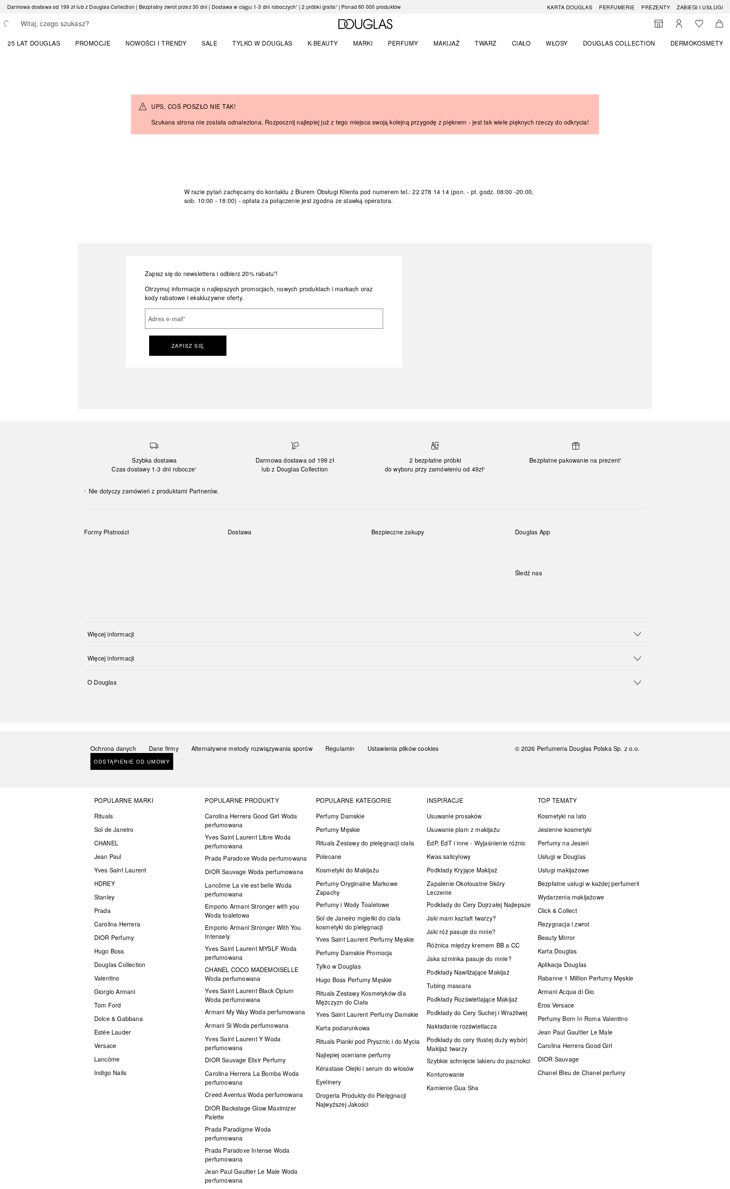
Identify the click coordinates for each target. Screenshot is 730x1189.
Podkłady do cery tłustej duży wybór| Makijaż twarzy (477, 1044)
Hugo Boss (109, 951)
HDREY (104, 883)
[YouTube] (551, 590)
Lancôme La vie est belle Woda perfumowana (248, 889)
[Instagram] (536, 590)
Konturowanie (445, 1074)
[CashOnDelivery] (98, 571)
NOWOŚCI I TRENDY (155, 43)
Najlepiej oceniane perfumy (353, 1055)
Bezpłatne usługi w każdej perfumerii (588, 883)
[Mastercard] (128, 552)
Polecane (329, 856)
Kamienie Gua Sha (452, 1087)
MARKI (363, 43)
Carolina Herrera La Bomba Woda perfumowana (252, 1077)
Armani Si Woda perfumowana (247, 1025)
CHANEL (106, 843)
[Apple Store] (580, 549)
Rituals (103, 816)
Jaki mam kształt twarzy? (461, 918)
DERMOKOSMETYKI (699, 43)
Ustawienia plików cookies (403, 748)
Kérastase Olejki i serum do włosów (365, 1068)
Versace (105, 1045)
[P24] (188, 552)
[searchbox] (82, 23)
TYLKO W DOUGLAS (262, 43)
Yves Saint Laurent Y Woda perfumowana (243, 1043)
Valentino (107, 978)
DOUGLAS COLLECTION (619, 43)
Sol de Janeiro (114, 829)
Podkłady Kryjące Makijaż (462, 870)
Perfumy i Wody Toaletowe (353, 904)
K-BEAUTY (323, 43)
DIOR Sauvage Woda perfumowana (254, 871)
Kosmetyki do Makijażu (347, 870)
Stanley (104, 897)
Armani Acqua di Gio (566, 991)
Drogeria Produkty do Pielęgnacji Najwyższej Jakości (361, 1099)
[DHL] (242, 552)
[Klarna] (98, 552)
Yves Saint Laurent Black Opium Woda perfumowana (249, 995)
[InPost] (272, 552)
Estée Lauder (112, 1032)
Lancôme (107, 1059)
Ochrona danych (113, 748)
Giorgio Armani (115, 991)
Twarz (486, 43)
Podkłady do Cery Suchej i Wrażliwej (477, 1012)
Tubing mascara (449, 985)
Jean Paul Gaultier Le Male (575, 1032)
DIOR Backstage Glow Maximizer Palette (250, 1112)
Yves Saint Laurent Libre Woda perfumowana (248, 841)
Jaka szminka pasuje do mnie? (469, 958)
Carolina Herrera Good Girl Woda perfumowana (251, 820)
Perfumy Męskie (338, 829)
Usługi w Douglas (562, 856)
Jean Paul (108, 856)
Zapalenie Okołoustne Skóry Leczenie (466, 887)
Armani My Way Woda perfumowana (255, 1012)
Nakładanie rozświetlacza (462, 1026)
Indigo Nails (110, 1072)
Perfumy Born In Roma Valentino (583, 1018)
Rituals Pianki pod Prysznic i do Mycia (368, 1041)
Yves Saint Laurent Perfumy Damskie (367, 1014)
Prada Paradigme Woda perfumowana (238, 1133)
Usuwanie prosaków (454, 816)
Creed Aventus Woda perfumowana (254, 1094)
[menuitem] (39, 43)
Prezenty (655, 7)
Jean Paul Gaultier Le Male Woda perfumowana (251, 1175)
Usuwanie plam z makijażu (463, 829)
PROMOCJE (92, 43)
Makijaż (446, 43)
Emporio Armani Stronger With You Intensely (253, 931)
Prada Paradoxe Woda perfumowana (256, 858)
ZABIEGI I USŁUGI (700, 7)
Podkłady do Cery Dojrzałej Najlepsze (479, 904)
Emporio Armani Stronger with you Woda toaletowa (252, 910)
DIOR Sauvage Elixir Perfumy (245, 1060)
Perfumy (403, 43)
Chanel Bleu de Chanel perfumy (582, 1072)
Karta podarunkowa (343, 1028)
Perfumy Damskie (340, 816)
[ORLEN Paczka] (302, 552)
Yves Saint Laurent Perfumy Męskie (365, 939)
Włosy (557, 43)
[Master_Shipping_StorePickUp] (332, 552)
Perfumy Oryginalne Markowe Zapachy (357, 887)
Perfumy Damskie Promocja (354, 952)
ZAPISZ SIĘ (188, 345)
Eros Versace (556, 1005)
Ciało (521, 43)
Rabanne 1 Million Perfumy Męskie (585, 978)
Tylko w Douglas (338, 966)
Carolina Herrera (117, 924)
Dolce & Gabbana (118, 1018)
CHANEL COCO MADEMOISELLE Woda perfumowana (251, 974)
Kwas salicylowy (449, 856)
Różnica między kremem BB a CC (473, 945)
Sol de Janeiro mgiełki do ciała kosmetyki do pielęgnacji (358, 922)
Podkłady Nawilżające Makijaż (468, 972)
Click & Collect (557, 910)
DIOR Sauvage (558, 1059)
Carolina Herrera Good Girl (575, 1045)
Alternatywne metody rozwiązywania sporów (252, 748)
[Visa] (158, 552)
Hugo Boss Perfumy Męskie (354, 979)
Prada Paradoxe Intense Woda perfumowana (247, 1154)
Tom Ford (107, 1005)
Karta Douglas (570, 7)
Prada (102, 910)
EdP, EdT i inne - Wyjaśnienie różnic (476, 843)
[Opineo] (468, 540)
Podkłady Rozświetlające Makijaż (472, 999)
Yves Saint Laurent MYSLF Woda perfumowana (251, 952)
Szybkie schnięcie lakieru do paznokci (478, 1060)
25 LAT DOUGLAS (34, 43)
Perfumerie (617, 7)
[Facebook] (521, 590)
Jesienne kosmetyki (565, 829)
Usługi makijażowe (563, 870)
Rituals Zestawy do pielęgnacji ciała (365, 843)
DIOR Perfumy (114, 937)
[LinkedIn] (580, 590)
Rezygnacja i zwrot (564, 924)
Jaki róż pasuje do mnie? (461, 931)
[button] (365, 634)
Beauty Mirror (556, 937)
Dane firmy (164, 748)
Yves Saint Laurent (120, 870)
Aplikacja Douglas (562, 964)
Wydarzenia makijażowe (571, 897)
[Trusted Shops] (398, 540)
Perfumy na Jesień (563, 843)
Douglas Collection (120, 964)
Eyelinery (328, 1082)
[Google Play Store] (536, 549)
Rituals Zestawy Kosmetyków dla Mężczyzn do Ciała (361, 997)
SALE (209, 43)
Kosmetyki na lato (562, 816)
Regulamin (340, 748)
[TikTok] (565, 590)
